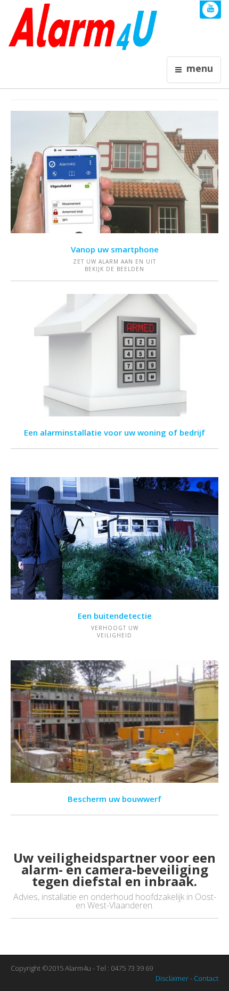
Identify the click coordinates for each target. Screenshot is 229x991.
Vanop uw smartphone (115, 249)
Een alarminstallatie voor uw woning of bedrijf (114, 432)
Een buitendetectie (115, 615)
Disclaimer (172, 978)
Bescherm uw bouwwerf (114, 798)
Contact (206, 978)
